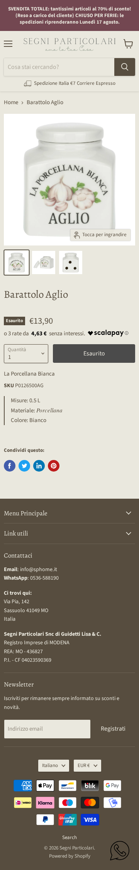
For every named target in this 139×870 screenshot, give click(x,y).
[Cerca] (124, 67)
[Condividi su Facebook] (9, 466)
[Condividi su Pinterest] (53, 466)
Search (69, 837)
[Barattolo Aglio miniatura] (16, 262)
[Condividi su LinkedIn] (39, 466)
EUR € (84, 765)
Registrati (113, 728)
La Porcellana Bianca (29, 374)
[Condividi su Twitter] (24, 466)
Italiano (50, 765)
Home (11, 102)
